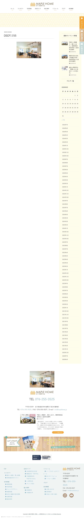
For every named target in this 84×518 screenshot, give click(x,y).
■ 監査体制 (8, 499)
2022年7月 (65, 290)
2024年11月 (65, 193)
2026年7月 (65, 124)
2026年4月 (65, 135)
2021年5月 (65, 335)
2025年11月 (65, 152)
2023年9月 (65, 242)
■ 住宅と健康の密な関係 (12, 494)
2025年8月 (65, 162)
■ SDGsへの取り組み (51, 494)
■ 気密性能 (8, 486)
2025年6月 (65, 169)
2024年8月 (65, 204)
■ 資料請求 (48, 491)
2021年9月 (65, 321)
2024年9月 (65, 200)
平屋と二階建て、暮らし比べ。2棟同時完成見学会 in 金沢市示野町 (74, 46)
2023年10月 (65, 238)
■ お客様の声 (29, 492)
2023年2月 (65, 266)
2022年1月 (65, 307)
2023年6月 (65, 252)
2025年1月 (65, 187)
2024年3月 (65, 221)
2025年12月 (65, 149)
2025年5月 (65, 173)
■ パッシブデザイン (11, 489)
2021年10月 (65, 318)
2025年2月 (65, 183)
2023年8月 (65, 245)
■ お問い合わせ (49, 489)
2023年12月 (65, 231)
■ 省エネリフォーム (51, 476)
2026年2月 (65, 142)
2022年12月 (65, 273)
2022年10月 (65, 280)
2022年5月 (65, 297)
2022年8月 (65, 287)
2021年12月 (65, 311)
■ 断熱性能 (8, 484)
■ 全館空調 (8, 496)
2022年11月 (65, 276)
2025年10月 (65, 155)
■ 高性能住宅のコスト (12, 477)
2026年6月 (65, 128)
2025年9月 (65, 159)
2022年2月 (65, 304)
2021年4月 (65, 338)
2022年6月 (65, 294)
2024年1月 (65, 228)
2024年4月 (65, 218)
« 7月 (63, 120)
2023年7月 (65, 249)
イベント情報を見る (57, 432)
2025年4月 (65, 176)
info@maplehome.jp (61, 409)
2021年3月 (65, 342)
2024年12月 (65, 190)
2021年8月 (65, 325)
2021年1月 (65, 349)
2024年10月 (65, 197)
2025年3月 (65, 180)
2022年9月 (65, 283)
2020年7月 (65, 356)
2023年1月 (65, 269)
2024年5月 (65, 214)
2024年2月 (65, 224)
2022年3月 (65, 300)
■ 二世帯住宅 (29, 481)
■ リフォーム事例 (50, 478)
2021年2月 (65, 345)
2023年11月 (65, 235)
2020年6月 (65, 359)
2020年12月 (65, 352)
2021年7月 (65, 328)
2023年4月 (65, 259)
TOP (5, 468)
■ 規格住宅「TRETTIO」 (32, 473)
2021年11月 (65, 314)
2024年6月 (65, 211)
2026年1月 (65, 145)
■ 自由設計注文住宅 (31, 471)
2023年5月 (65, 256)
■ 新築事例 (28, 490)
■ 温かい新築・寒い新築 (12, 475)
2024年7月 (65, 207)
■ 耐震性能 (8, 491)
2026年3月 (65, 138)
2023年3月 (65, 262)
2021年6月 (65, 331)
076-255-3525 (45, 399)
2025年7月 (65, 166)
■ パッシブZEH (29, 483)
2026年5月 (65, 131)
